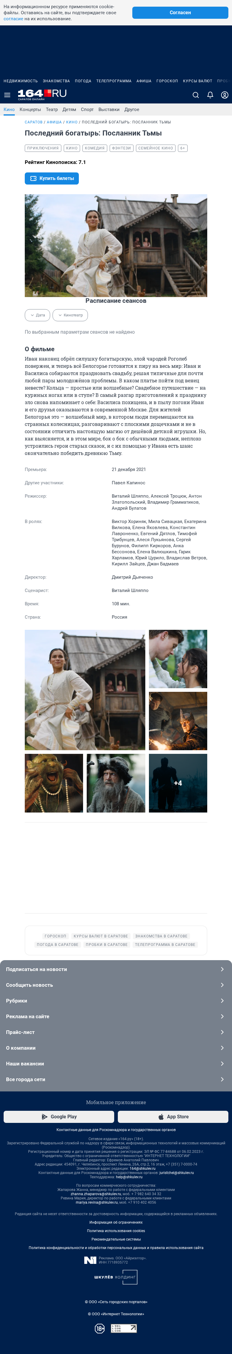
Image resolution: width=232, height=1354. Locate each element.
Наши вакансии (25, 1064)
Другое (131, 109)
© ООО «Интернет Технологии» (116, 1314)
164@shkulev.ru (143, 1168)
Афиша (144, 81)
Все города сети (25, 1079)
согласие (13, 18)
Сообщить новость (29, 985)
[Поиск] (195, 95)
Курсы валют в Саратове (101, 936)
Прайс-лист (20, 1032)
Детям (69, 109)
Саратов (34, 122)
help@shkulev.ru (129, 1177)
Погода (83, 81)
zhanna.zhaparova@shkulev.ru (96, 1194)
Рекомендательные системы (116, 1239)
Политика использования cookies (116, 1231)
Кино (9, 109)
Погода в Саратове (58, 945)
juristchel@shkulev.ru (177, 1173)
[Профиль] (225, 95)
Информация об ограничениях (116, 1222)
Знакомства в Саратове (161, 936)
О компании (21, 1048)
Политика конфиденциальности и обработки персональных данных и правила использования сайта (116, 1248)
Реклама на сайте (27, 1016)
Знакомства (56, 81)
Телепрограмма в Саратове (165, 945)
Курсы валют (197, 81)
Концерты (30, 109)
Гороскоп (167, 81)
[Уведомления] (210, 95)
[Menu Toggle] (7, 95)
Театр (52, 109)
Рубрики (16, 1001)
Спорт (87, 109)
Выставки (109, 109)
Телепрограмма (114, 81)
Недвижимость (21, 81)
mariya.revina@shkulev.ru (97, 1202)
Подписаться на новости (36, 969)
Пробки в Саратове (107, 945)
